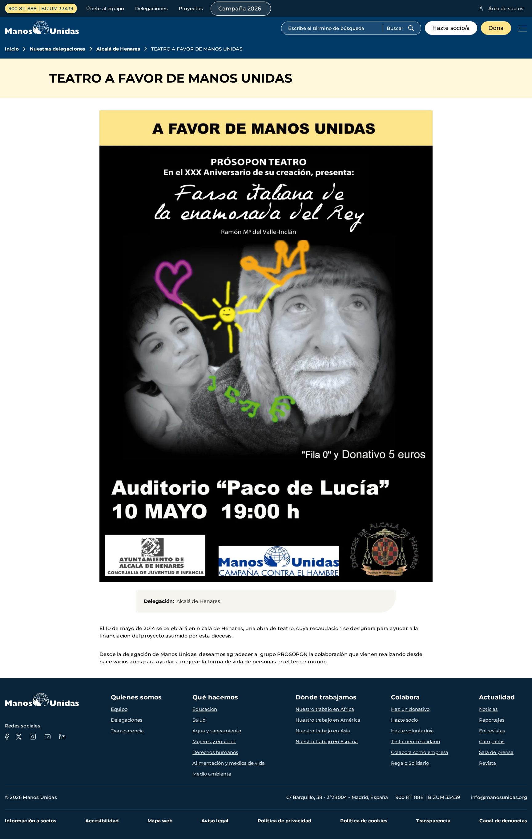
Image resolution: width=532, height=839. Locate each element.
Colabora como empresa (419, 752)
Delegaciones (151, 8)
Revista (487, 763)
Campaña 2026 (239, 8)
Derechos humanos (215, 752)
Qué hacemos (215, 697)
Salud (199, 720)
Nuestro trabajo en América (328, 720)
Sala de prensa (496, 752)
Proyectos (191, 8)
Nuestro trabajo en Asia (323, 731)
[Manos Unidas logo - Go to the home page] (42, 32)
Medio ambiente (211, 774)
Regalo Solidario (410, 763)
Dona (496, 28)
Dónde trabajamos (326, 697)
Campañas (492, 741)
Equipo (119, 709)
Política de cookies (363, 821)
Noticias (488, 709)
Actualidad (497, 697)
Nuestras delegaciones (57, 49)
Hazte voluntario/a (412, 731)
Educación (204, 709)
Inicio (12, 49)
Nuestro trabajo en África (325, 709)
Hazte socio (404, 720)
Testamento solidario (415, 741)
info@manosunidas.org (499, 797)
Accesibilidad (102, 821)
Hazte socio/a (451, 28)
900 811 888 (23, 8)
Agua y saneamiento (216, 731)
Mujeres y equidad (214, 741)
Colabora (405, 697)
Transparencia (127, 731)
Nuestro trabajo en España (327, 741)
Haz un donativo (410, 709)
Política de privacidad (284, 821)
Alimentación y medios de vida (228, 763)
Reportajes (491, 720)
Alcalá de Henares (118, 49)
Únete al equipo (105, 8)
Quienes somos (136, 697)
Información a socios (30, 821)
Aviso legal (214, 821)
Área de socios (505, 8)
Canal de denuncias (503, 821)
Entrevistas (492, 731)
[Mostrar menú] (521, 28)
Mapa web (159, 821)
